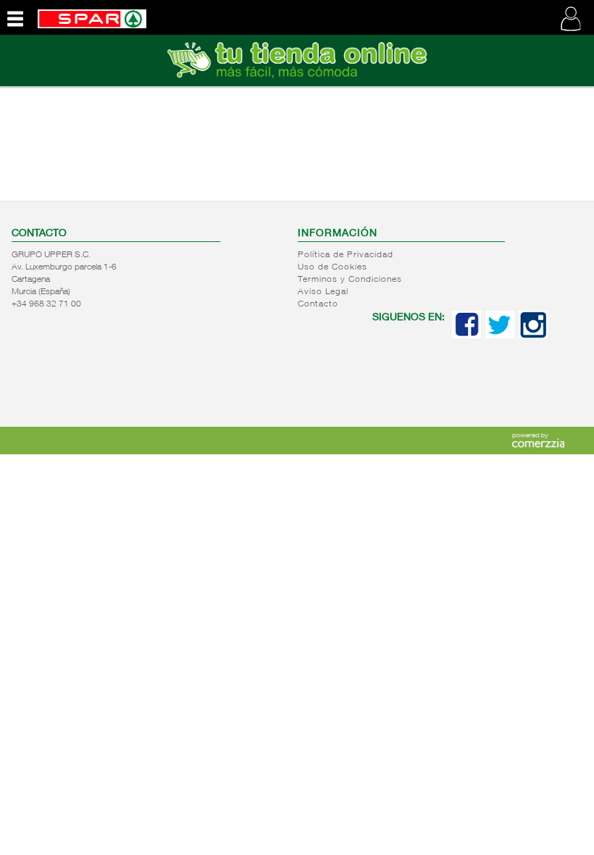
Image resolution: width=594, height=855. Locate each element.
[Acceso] (297, 83)
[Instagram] (533, 335)
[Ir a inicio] (92, 17)
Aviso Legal (323, 292)
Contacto (318, 304)
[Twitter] (499, 335)
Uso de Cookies (332, 267)
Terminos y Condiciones (350, 279)
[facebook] (466, 335)
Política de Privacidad (345, 255)
